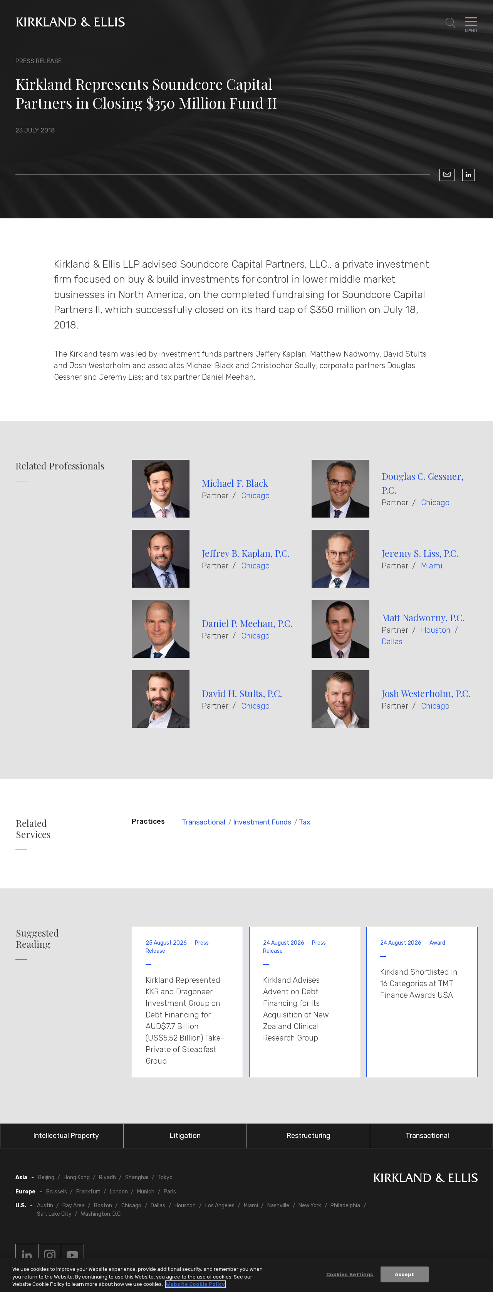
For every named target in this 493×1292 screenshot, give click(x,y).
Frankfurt (88, 1191)
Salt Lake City (54, 1214)
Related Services (33, 828)
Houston (436, 630)
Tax (304, 822)
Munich (145, 1191)
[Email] (446, 175)
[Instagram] (49, 1255)
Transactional (203, 822)
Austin (45, 1205)
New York (309, 1205)
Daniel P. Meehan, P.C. (247, 623)
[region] (246, 1275)
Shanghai (136, 1177)
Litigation (185, 1135)
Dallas (392, 641)
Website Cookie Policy (195, 1284)
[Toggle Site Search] (450, 23)
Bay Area (73, 1205)
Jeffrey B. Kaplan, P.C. (246, 553)
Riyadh (107, 1177)
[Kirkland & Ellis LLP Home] (426, 1179)
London (119, 1191)
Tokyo (165, 1177)
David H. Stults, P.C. (242, 693)
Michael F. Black (235, 483)
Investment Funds (262, 822)
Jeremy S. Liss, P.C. (420, 553)
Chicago (255, 495)
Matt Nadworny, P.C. (423, 617)
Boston (103, 1205)
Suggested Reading (37, 938)
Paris (170, 1191)
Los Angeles (220, 1205)
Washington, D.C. (101, 1214)
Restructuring (308, 1135)
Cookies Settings (350, 1274)
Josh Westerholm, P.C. (426, 693)
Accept (404, 1274)
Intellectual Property (66, 1135)
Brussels (56, 1191)
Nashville (278, 1205)
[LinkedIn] (468, 175)
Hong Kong (77, 1177)
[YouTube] (72, 1255)
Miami (432, 565)
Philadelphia (345, 1205)
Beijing (46, 1177)
